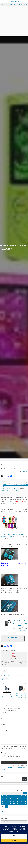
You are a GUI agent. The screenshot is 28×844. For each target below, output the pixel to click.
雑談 (5, 670)
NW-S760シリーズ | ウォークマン (11, 483)
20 (17, 801)
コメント (4, 730)
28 (21, 803)
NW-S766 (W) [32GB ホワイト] (11, 488)
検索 (2, 776)
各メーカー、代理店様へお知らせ (18, 4)
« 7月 (2, 811)
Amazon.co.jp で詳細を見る (20, 630)
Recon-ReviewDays (14, 1)
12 (14, 798)
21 (21, 801)
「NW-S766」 (11, 501)
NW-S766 (9, 675)
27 (17, 803)
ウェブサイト (4, 724)
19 (14, 801)
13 (17, 798)
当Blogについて (5, 4)
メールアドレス (5, 718)
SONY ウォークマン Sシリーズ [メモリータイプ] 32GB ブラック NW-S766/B (20, 622)
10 (6, 798)
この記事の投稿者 (5, 650)
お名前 (3, 712)
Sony (15, 675)
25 (10, 803)
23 (2, 803)
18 (10, 801)
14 (21, 798)
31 (6, 806)
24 (6, 803)
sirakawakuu (24, 471)
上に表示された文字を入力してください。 (12, 756)
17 (6, 801)
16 (2, 801)
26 (14, 803)
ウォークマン (4, 679)
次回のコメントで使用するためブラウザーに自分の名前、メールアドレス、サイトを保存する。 (14, 748)
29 (25, 803)
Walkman (20, 675)
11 (10, 798)
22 (25, 801)
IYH (4, 675)
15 (25, 798)
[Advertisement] (14, 22)
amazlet (19, 624)
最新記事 (13, 650)
